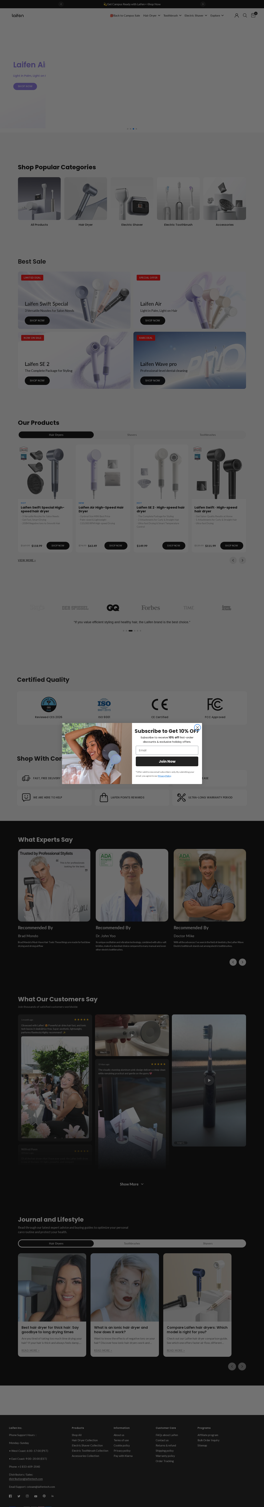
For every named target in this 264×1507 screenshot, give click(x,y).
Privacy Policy (164, 776)
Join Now (167, 761)
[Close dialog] (197, 727)
